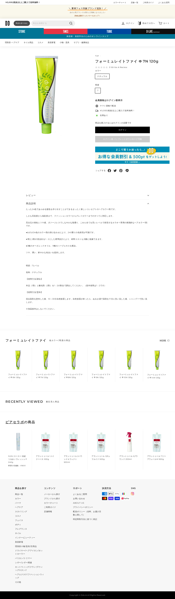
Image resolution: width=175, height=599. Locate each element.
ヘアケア (19, 507)
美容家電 (51, 42)
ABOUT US (78, 503)
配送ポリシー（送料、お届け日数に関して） (87, 513)
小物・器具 (64, 42)
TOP (97, 56)
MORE (163, 340)
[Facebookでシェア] (109, 170)
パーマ (18, 503)
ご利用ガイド (148, 2)
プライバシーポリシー (83, 507)
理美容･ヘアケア (12, 42)
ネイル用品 (28, 42)
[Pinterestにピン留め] (120, 170)
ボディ (18, 524)
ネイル (18, 533)
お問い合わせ (79, 498)
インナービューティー (25, 537)
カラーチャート (119, 2)
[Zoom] (45, 96)
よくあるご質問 (80, 494)
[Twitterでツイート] (115, 170)
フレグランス (21, 529)
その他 (18, 582)
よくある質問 (164, 2)
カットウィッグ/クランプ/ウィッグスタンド (29, 568)
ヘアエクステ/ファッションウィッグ (29, 576)
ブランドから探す (52, 498)
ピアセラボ (14, 422)
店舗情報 (48, 511)
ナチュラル (102, 76)
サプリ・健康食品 (81, 42)
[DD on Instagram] (132, 494)
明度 (97, 85)
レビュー (31, 195)
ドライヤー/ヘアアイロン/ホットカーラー (29, 552)
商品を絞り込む (22, 23)
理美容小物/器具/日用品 (26, 546)
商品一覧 (19, 494)
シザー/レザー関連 (23, 562)
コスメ (40, 42)
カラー (98, 70)
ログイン (123, 130)
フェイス (19, 520)
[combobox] (53, 23)
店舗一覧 (134, 2)
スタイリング (21, 511)
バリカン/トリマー (23, 558)
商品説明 (31, 203)
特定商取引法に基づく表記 (85, 519)
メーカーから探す (52, 494)
